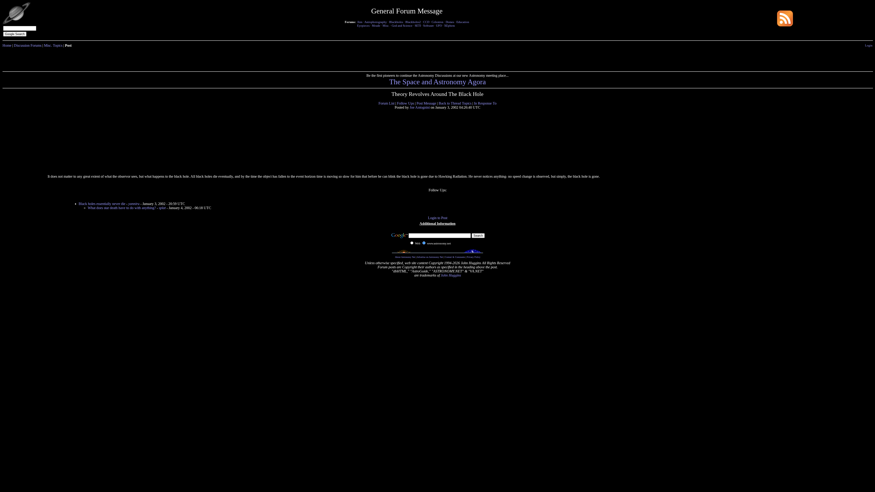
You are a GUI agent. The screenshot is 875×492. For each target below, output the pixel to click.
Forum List (386, 103)
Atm (359, 22)
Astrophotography (375, 22)
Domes (450, 22)
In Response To (485, 103)
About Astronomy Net (405, 257)
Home (7, 45)
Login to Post (437, 218)
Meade (376, 25)
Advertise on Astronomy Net (430, 257)
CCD (426, 22)
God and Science (402, 25)
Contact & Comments (455, 257)
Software (428, 25)
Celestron (437, 22)
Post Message (426, 103)
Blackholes (396, 22)
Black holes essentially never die (102, 204)
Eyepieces (363, 25)
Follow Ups (405, 103)
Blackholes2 (413, 22)
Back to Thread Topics (455, 103)
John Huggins (451, 275)
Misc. (386, 25)
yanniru (133, 204)
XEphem (449, 25)
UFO (439, 25)
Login (868, 45)
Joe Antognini (420, 107)
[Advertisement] (437, 58)
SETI (418, 25)
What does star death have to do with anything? (122, 208)
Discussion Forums (27, 45)
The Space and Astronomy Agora (437, 82)
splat (162, 208)
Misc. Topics (53, 45)
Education (462, 22)
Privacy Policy (473, 257)
